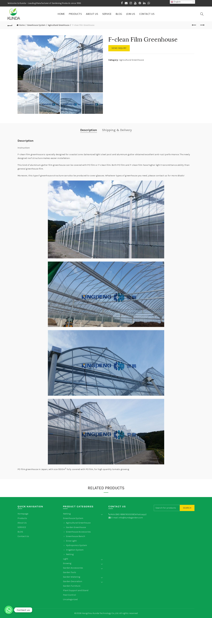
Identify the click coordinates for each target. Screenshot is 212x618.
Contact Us (146, 13)
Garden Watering (71, 577)
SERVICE (107, 13)
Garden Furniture (71, 586)
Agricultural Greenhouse (58, 25)
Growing (67, 563)
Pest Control (69, 595)
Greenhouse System (36, 25)
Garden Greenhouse (76, 527)
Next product (202, 25)
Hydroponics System (76, 545)
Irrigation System (74, 550)
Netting (67, 513)
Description (88, 130)
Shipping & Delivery (117, 130)
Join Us (130, 13)
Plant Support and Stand (75, 590)
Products (75, 13)
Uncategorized (70, 599)
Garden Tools (69, 572)
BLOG (119, 13)
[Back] (10, 25)
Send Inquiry (119, 48)
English (176, 2)
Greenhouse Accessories (78, 531)
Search (187, 508)
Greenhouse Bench (75, 536)
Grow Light (71, 540)
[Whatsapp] (9, 610)
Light (65, 559)
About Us (92, 13)
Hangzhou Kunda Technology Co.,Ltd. (100, 613)
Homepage (23, 513)
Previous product (194, 25)
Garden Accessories (73, 568)
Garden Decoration (72, 581)
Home (61, 13)
